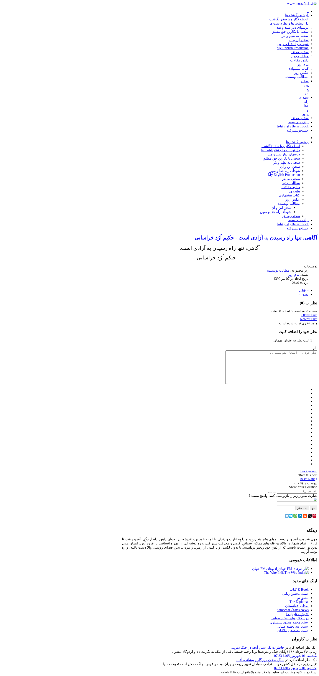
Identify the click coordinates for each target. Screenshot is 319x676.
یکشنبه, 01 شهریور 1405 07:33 (295, 656)
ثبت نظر (302, 508)
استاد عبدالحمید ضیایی (293, 626)
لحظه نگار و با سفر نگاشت (280, 146)
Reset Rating (308, 479)
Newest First (308, 319)
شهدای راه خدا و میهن (284, 171)
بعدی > (304, 294)
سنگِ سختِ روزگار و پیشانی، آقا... (260, 660)
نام (315, 348)
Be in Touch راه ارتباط (293, 224)
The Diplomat (299, 601)
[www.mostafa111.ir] (302, 3)
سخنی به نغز (291, 179)
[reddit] (305, 516)
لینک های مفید (298, 220)
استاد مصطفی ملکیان (293, 630)
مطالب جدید (291, 183)
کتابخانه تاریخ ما (297, 614)
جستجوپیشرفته (298, 228)
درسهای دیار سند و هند (284, 154)
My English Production (284, 174)
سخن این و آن (290, 166)
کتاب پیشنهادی (289, 195)
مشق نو (303, 598)
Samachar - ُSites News (293, 610)
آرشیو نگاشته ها (297, 142)
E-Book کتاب (299, 589)
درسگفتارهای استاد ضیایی (290, 618)
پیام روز (294, 191)
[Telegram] (287, 516)
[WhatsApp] (295, 516)
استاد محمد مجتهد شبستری (289, 622)
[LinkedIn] (300, 516)
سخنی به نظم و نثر (286, 162)
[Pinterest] (314, 516)
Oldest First (309, 315)
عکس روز (292, 199)
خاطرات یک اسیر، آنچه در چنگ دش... (257, 647)
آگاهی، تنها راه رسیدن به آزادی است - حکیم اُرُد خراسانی (256, 238)
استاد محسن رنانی (295, 593)
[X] (310, 516)
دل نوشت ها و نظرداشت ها (280, 150)
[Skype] (291, 516)
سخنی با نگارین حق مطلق (281, 158)
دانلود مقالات (290, 187)
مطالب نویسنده (289, 203)
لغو (314, 508)
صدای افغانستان (297, 606)
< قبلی (304, 290)
